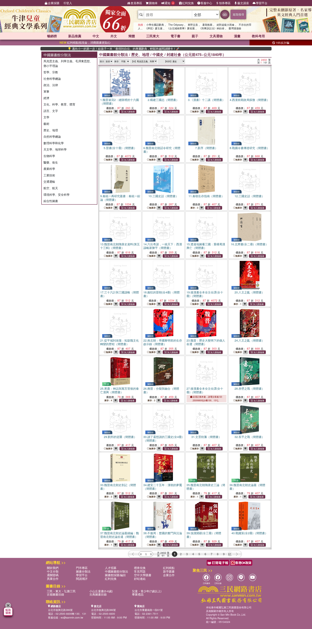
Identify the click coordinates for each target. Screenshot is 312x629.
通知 (169, 3)
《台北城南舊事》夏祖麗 (181, 28)
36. (247, 487)
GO (225, 14)
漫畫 (237, 36)
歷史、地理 (51, 130)
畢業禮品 (138, 594)
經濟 (46, 98)
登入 (69, 3)
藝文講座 (243, 3)
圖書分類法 (83, 571)
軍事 (46, 91)
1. (119, 101)
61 (229, 554)
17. (119, 294)
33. (118, 487)
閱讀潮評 (82, 579)
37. (119, 535)
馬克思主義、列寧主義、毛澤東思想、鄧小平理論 (68, 63)
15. (206, 246)
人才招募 (110, 568)
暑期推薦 (207, 24)
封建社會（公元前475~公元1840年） (196, 54)
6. (161, 150)
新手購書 (169, 571)
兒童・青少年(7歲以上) (146, 591)
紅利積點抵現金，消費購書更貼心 (85, 42)
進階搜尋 (238, 14)
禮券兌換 (140, 568)
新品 (74, 36)
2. (163, 100)
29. (120, 437)
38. (162, 535)
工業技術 (49, 175)
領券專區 (225, 3)
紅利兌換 (188, 3)
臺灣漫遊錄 (235, 28)
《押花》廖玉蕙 (153, 28)
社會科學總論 (52, 79)
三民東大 (152, 36)
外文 (113, 36)
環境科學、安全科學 (57, 194)
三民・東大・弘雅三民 (61, 591)
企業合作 (169, 575)
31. (206, 437)
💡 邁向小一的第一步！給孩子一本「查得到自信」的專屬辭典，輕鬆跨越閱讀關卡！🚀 (106, 48)
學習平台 (261, 3)
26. (161, 390)
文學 (46, 117)
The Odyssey (175, 24)
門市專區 (82, 568)
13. (120, 246)
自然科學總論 (52, 136)
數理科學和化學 (54, 143)
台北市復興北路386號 (60, 610)
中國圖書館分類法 (113, 54)
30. (163, 438)
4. (250, 100)
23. (206, 342)
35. (206, 487)
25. (119, 390)
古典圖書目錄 (98, 594)
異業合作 (52, 579)
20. (250, 292)
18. (161, 294)
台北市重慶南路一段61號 (149, 610)
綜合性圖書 (51, 201)
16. (249, 244)
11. (206, 196)
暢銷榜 (52, 36)
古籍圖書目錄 (55, 594)
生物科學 (49, 156)
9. (120, 198)
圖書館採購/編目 (115, 575)
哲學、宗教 (51, 72)
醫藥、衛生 (51, 162)
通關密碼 (52, 575)
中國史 (158, 54)
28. (250, 388)
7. (206, 148)
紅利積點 (169, 568)
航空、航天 (51, 188)
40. (249, 533)
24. (250, 340)
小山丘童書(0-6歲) (101, 591)
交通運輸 (49, 181)
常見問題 (140, 571)
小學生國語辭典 (155, 24)
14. (162, 246)
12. (250, 196)
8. (250, 148)
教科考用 (258, 36)
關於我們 (52, 568)
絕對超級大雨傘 (225, 24)
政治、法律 (51, 85)
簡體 (131, 36)
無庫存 (109, 111)
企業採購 (53, 3)
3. (206, 100)
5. (120, 148)
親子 (195, 36)
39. (204, 535)
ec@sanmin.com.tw (72, 617)
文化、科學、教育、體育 (59, 104)
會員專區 (136, 3)
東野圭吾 (193, 24)
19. (205, 294)
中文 (96, 36)
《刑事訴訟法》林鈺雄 (211, 28)
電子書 (175, 36)
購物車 (153, 3)
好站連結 (140, 579)
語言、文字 (51, 111)
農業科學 (49, 169)
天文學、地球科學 (55, 149)
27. (205, 390)
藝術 (46, 124)
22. (162, 342)
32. (250, 437)
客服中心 (206, 3)
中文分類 (52, 571)
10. (163, 196)
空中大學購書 (142, 575)
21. (119, 342)
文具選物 (216, 36)
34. (162, 487)
